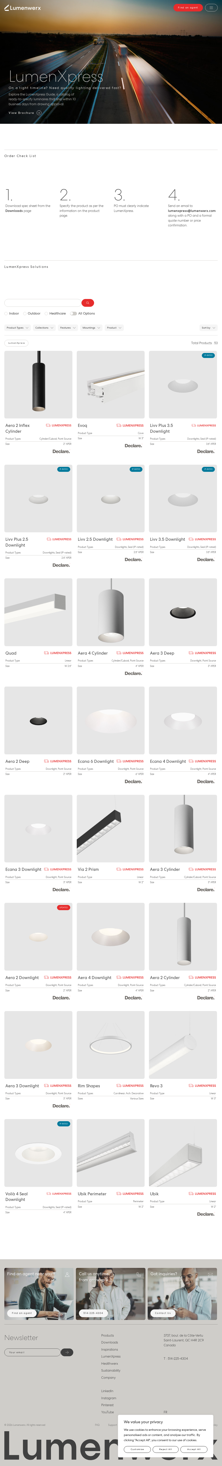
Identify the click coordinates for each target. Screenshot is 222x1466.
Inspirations (109, 1349)
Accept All (194, 1449)
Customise (137, 1449)
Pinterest (107, 1405)
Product (111, 327)
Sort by (206, 327)
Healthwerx (109, 1363)
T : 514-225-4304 (176, 1358)
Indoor (14, 313)
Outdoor (34, 313)
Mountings (89, 327)
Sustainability (111, 1370)
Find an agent (188, 7)
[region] (165, 1436)
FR (165, 1412)
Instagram (108, 1398)
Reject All (165, 1449)
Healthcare (57, 313)
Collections (41, 327)
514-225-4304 (93, 1313)
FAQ (97, 1424)
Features (65, 327)
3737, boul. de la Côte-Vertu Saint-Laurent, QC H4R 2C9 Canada (184, 1340)
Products (107, 1335)
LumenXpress (111, 1356)
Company (108, 1377)
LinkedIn (107, 1391)
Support (112, 1424)
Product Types (15, 327)
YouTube (107, 1412)
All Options (86, 313)
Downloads (109, 1342)
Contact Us (163, 1313)
